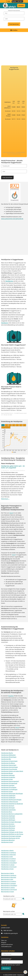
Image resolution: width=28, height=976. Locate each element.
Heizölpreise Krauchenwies (9, 769)
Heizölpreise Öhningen (8, 808)
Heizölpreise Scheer (7, 779)
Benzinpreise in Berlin (7, 873)
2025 (6, 425)
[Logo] (9, 5)
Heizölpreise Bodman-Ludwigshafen (11, 814)
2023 (14, 425)
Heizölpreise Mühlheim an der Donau (12, 834)
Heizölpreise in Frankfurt (8, 859)
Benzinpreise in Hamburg (8, 875)
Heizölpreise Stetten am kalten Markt (12, 771)
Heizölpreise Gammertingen (9, 767)
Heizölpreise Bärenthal (8, 840)
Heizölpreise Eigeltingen (8, 795)
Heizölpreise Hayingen (7, 785)
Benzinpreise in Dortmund (9, 889)
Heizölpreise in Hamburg (8, 852)
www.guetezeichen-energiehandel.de (12, 219)
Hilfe (8, 1)
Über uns (4, 940)
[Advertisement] (14, 47)
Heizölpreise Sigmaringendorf (10, 781)
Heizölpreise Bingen (7, 773)
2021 (21, 425)
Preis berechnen (7, 177)
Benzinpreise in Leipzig (8, 887)
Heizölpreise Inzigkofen (8, 777)
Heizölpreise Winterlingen (8, 757)
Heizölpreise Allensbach (8, 826)
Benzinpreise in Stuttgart (8, 883)
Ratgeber (11, 696)
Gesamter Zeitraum (6, 427)
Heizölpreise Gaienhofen (8, 810)
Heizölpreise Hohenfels (8, 818)
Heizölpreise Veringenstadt (9, 783)
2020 (24, 425)
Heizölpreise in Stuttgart (8, 861)
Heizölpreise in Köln (7, 856)
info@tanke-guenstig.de (11, 933)
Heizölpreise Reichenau (8, 828)
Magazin (3, 942)
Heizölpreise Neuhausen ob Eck (10, 838)
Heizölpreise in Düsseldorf (9, 863)
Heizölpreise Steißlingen (8, 797)
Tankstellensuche (6, 946)
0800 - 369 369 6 (18, 1)
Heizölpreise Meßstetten (8, 755)
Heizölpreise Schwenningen (9, 761)
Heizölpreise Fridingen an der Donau (12, 832)
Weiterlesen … (5, 499)
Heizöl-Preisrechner (7, 944)
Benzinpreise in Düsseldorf (9, 885)
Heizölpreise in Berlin (7, 850)
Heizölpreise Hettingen (8, 775)
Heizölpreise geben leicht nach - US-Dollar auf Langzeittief (13, 467)
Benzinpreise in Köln (7, 879)
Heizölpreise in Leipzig (7, 865)
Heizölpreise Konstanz (7, 824)
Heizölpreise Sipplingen (8, 816)
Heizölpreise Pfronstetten (8, 787)
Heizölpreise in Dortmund (8, 867)
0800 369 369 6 (8, 930)
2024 (10, 425)
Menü (22, 5)
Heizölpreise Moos (6, 812)
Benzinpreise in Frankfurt (8, 881)
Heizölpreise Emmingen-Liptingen (11, 836)
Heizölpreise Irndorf (7, 842)
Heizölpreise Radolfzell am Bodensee (12, 804)
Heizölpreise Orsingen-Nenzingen (11, 822)
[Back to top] (25, 972)
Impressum (20, 975)
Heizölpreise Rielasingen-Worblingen (12, 793)
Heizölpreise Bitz (6, 759)
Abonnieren (6, 968)
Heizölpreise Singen (7, 791)
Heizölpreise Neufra (7, 753)
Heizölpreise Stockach (7, 806)
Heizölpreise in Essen (7, 869)
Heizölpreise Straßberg (8, 763)
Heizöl (11, 513)
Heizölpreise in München (8, 854)
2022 (17, 425)
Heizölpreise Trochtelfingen (9, 789)
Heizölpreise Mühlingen (8, 820)
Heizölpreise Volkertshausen (9, 801)
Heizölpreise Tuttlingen (8, 830)
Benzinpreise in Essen (7, 891)
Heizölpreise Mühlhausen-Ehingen (11, 799)
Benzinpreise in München (8, 877)
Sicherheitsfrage (6, 959)
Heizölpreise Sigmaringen (8, 765)
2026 (3, 425)
